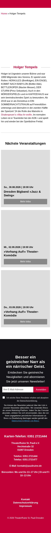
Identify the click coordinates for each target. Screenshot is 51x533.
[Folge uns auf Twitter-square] (25, 490)
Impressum (25, 506)
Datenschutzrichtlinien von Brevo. (25, 421)
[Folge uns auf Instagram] (30, 490)
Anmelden (41, 389)
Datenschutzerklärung (25, 502)
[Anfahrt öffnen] (48, 4)
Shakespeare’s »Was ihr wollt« (16, 114)
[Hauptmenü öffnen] (3, 4)
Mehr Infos (25, 201)
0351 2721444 (37, 436)
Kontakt (25, 499)
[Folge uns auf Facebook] (20, 490)
